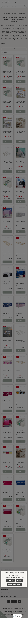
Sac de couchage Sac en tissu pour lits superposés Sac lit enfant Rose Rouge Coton (7, 492)
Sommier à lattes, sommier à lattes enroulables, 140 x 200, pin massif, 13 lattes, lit (7, 252)
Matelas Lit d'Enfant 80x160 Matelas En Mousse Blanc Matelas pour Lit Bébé (7, 192)
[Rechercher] (25, 6)
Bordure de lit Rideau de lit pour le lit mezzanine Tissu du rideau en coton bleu (7, 312)
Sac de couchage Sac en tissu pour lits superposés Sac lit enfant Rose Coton (7, 520)
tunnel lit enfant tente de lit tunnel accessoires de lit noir (20, 192)
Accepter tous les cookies (14, 584)
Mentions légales (20, 577)
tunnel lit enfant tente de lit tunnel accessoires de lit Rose (6, 222)
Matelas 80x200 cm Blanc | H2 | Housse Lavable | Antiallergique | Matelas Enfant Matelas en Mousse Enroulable (20, 520)
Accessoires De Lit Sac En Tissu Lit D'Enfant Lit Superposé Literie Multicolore (7, 461)
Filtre (15, 48)
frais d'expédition (21, 608)
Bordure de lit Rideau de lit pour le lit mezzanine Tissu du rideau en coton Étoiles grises (20, 222)
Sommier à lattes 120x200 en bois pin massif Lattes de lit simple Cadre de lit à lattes (20, 371)
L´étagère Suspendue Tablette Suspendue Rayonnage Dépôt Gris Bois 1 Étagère (7, 341)
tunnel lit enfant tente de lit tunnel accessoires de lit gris (20, 162)
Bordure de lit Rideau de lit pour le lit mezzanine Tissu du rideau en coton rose (7, 401)
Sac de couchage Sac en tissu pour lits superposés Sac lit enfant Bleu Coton (20, 492)
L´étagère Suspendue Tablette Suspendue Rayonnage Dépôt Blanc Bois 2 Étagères (7, 132)
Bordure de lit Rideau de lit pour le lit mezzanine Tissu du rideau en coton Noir (7, 282)
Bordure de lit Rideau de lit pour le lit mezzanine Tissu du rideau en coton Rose (20, 312)
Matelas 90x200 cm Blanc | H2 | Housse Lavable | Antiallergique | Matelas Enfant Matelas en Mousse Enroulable (7, 72)
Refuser (19, 580)
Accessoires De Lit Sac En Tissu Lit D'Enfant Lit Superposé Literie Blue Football (20, 401)
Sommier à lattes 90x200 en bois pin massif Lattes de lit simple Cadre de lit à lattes (20, 252)
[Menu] (2, 2)
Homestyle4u (4, 589)
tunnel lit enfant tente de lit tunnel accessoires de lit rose (6, 431)
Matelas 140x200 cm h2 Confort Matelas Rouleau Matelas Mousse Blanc (20, 72)
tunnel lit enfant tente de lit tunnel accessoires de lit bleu (20, 282)
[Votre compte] (6, 2)
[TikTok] (19, 601)
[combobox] (12, 6)
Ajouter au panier (8, 81)
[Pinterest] (12, 601)
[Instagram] (15, 601)
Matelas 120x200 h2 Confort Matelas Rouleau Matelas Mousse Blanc (7, 102)
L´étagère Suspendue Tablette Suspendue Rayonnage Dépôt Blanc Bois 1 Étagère (20, 102)
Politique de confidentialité (10, 577)
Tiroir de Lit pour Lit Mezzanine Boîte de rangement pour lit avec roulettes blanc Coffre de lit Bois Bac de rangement (20, 461)
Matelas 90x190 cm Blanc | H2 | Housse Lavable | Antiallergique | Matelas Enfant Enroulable (20, 431)
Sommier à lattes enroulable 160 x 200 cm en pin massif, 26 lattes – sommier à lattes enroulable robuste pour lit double (7, 162)
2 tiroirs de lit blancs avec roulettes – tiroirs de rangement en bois (20, 132)
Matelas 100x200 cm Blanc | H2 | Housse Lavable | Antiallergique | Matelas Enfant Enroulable (7, 550)
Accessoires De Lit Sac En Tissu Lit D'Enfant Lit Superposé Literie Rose (7, 371)
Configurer (10, 580)
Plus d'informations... (14, 575)
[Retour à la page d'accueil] (18, 2)
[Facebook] (8, 601)
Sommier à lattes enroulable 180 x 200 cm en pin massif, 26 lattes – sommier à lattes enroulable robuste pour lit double (20, 341)
